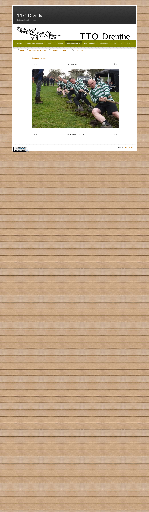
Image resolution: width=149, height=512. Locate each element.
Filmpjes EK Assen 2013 (61, 50)
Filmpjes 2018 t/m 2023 (38, 50)
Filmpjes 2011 (80, 50)
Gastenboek (103, 43)
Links (114, 43)
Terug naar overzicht (39, 58)
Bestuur (50, 43)
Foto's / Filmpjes (73, 43)
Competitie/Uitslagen (34, 43)
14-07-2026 (125, 43)
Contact (60, 43)
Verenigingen (89, 43)
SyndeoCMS (129, 147)
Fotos (22, 50)
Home (19, 43)
